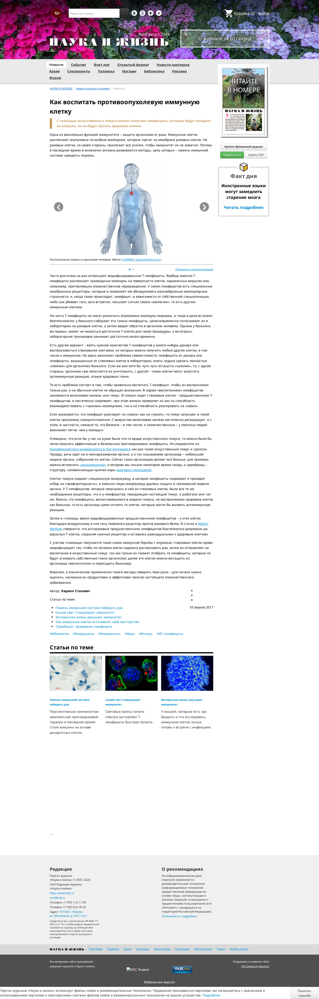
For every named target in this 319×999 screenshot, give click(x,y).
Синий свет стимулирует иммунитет (85, 612)
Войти (263, 13)
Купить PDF (256, 155)
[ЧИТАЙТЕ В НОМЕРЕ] (243, 55)
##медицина (83, 633)
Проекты (113, 949)
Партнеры (96, 949)
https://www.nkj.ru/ (62, 893)
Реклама (179, 71)
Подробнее (211, 995)
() (244, 13)
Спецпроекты (78, 71)
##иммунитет (109, 633)
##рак (130, 633)
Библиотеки (154, 71)
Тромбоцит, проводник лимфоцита (84, 626)
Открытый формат (133, 64)
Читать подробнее (244, 207)
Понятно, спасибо (305, 993)
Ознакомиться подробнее (179, 916)
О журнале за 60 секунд (225, 38)
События (78, 64)
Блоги (127, 949)
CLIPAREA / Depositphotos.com (141, 259)
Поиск (221, 949)
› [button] (204, 206)
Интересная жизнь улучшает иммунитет (89, 617)
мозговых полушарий (134, 470)
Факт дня (102, 64)
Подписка (106, 71)
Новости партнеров (173, 64)
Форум (55, 77)
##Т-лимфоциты (170, 633)
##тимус (146, 633)
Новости (56, 64)
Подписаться (232, 155)
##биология (59, 633)
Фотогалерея (203, 949)
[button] (130, 269)
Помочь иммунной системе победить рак (89, 607)
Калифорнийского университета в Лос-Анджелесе (90, 449)
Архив (54, 71)
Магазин (129, 71)
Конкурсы (142, 949)
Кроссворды (162, 949)
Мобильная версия (159, 982)
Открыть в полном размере (194, 269)
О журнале (182, 949)
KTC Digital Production (255, 966)
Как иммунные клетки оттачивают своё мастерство (97, 621)
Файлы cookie (239, 949)
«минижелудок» (93, 464)
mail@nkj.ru (57, 898)
